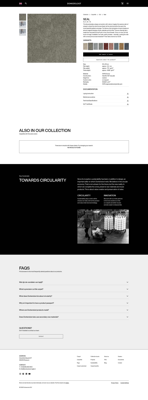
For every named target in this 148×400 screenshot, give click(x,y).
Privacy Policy (114, 383)
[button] (20, 3)
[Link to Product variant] (85, 46)
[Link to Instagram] (20, 374)
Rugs (78, 363)
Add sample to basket (106, 54)
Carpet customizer (82, 366)
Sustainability (94, 363)
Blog (105, 363)
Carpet (79, 356)
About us (106, 356)
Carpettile (79, 359)
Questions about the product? (106, 59)
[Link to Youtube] (29, 374)
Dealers (120, 356)
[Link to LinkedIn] (26, 374)
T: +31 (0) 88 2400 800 (25, 367)
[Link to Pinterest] (23, 374)
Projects (93, 359)
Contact (41, 336)
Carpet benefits (95, 366)
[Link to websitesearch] (25, 3)
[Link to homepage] (74, 3)
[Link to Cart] (122, 3)
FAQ (105, 359)
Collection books (95, 356)
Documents (121, 359)
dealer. (67, 383)
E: (27, 369)
